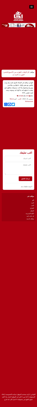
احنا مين (25, 397)
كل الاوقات (25, 72)
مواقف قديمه (30, 219)
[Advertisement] (18, 48)
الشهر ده (21, 74)
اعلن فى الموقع (17, 397)
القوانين (33, 394)
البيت (32, 203)
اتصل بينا (8, 397)
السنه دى (15, 74)
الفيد (3, 397)
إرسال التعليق (25, 178)
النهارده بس (17, 72)
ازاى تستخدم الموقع (24, 394)
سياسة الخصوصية (11, 394)
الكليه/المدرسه (30, 213)
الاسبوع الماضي (8, 72)
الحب (19, 99)
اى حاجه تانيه (30, 216)
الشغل (32, 211)
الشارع (32, 208)
